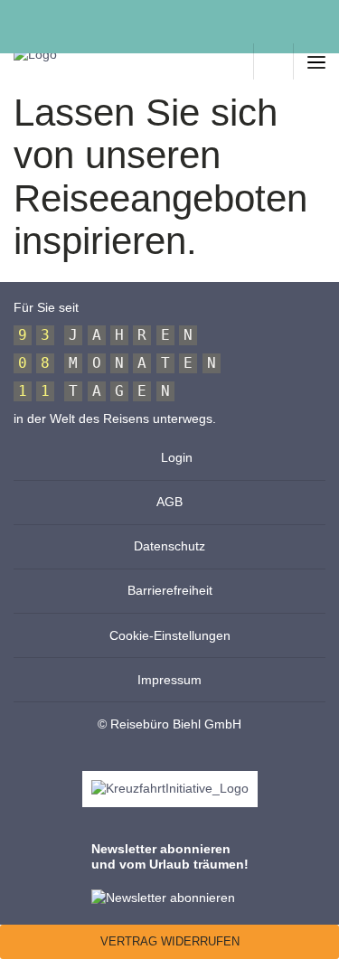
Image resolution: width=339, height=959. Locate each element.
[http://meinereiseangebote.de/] (234, 61)
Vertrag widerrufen (170, 941)
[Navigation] (316, 61)
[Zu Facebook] (21, 17)
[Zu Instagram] (60, 17)
